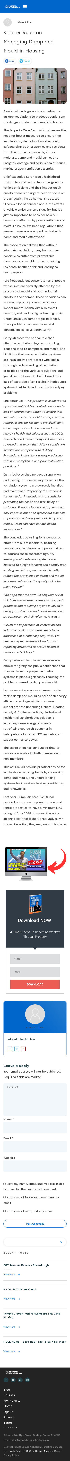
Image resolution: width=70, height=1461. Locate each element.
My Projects (12, 1400)
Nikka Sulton (35, 1027)
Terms (8, 1423)
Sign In (9, 1412)
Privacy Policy (11, 1455)
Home (8, 1406)
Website (9, 1158)
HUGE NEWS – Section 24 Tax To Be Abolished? (35, 1347)
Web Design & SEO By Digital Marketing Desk (35, 1451)
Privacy (9, 1417)
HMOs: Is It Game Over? (35, 1294)
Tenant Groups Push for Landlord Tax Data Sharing (35, 1320)
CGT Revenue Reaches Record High (35, 1270)
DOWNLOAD (35, 984)
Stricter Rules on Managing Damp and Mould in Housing (29, 42)
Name (8, 1119)
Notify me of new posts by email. (29, 1211)
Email (8, 1138)
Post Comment (35, 1223)
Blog (7, 1389)
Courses (9, 1395)
